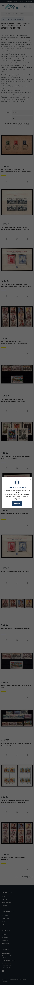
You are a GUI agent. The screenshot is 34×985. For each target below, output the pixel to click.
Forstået (17, 503)
